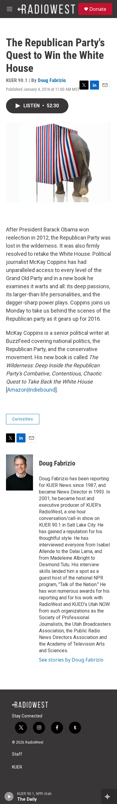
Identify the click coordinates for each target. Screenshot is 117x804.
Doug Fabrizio (52, 80)
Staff (17, 754)
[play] (9, 796)
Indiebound (41, 390)
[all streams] (109, 796)
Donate (97, 9)
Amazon (17, 390)
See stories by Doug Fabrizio (71, 659)
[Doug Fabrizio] (19, 472)
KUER (17, 767)
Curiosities (22, 419)
